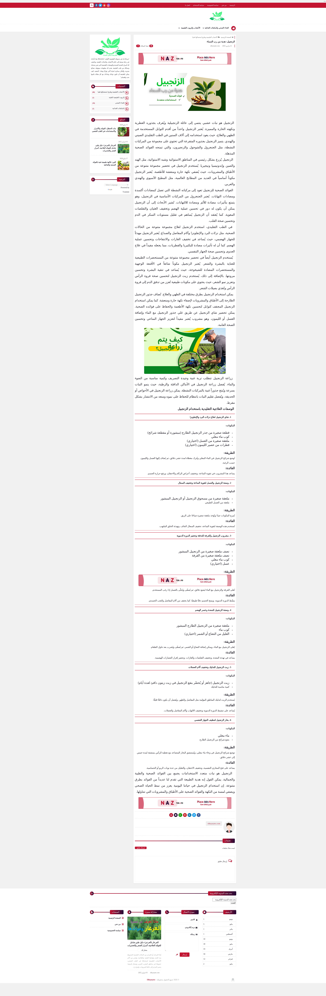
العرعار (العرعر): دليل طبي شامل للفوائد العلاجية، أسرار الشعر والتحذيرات (105, 148)
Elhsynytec (151, 980)
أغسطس (218, 934)
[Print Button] (171, 815)
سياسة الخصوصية (212, 5)
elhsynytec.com (154, 973)
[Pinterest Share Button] (189, 815)
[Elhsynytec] (217, 16)
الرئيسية (232, 5)
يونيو (218, 919)
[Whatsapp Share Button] (180, 815)
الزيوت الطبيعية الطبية (108, 97)
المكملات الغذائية (108, 108)
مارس (218, 954)
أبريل (218, 949)
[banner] (185, 58)
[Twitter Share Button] (194, 815)
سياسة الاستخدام (198, 5)
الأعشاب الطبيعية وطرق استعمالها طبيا (205, 37)
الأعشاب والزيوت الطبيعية (190, 28)
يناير (218, 929)
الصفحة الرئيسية (226, 37)
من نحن (224, 5)
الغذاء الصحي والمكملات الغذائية (217, 28)
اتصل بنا (187, 5)
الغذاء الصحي (108, 103)
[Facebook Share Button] (199, 815)
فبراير (218, 959)
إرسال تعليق (141, 848)
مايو (218, 924)
